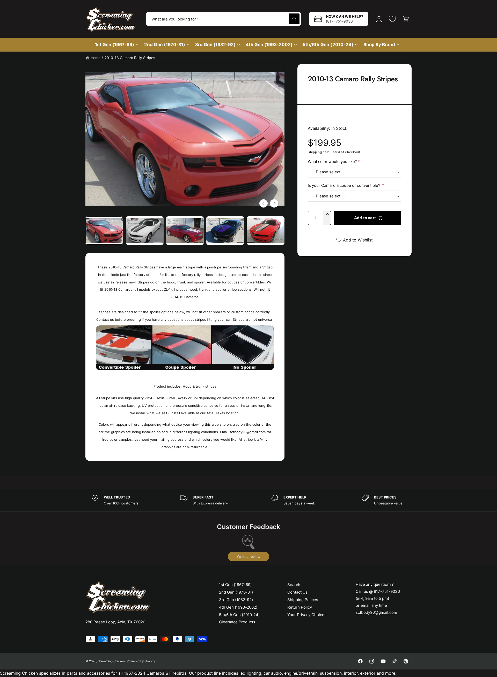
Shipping (315, 152)
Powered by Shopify (141, 661)
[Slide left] (263, 203)
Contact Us (297, 592)
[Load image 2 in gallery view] (145, 230)
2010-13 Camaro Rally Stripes (130, 57)
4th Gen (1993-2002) (269, 44)
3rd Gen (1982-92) (215, 44)
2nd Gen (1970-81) (164, 44)
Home (95, 57)
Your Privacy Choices (306, 614)
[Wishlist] (392, 19)
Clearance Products (237, 621)
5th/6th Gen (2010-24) (328, 44)
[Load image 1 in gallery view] (104, 230)
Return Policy (299, 607)
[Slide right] (274, 203)
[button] (406, 19)
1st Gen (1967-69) (114, 44)
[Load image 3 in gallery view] (185, 230)
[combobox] (223, 19)
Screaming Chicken (111, 661)
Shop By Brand (379, 44)
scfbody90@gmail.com (247, 432)
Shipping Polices (302, 599)
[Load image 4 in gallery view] (225, 230)
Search (293, 584)
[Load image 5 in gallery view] (265, 230)
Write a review (248, 556)
